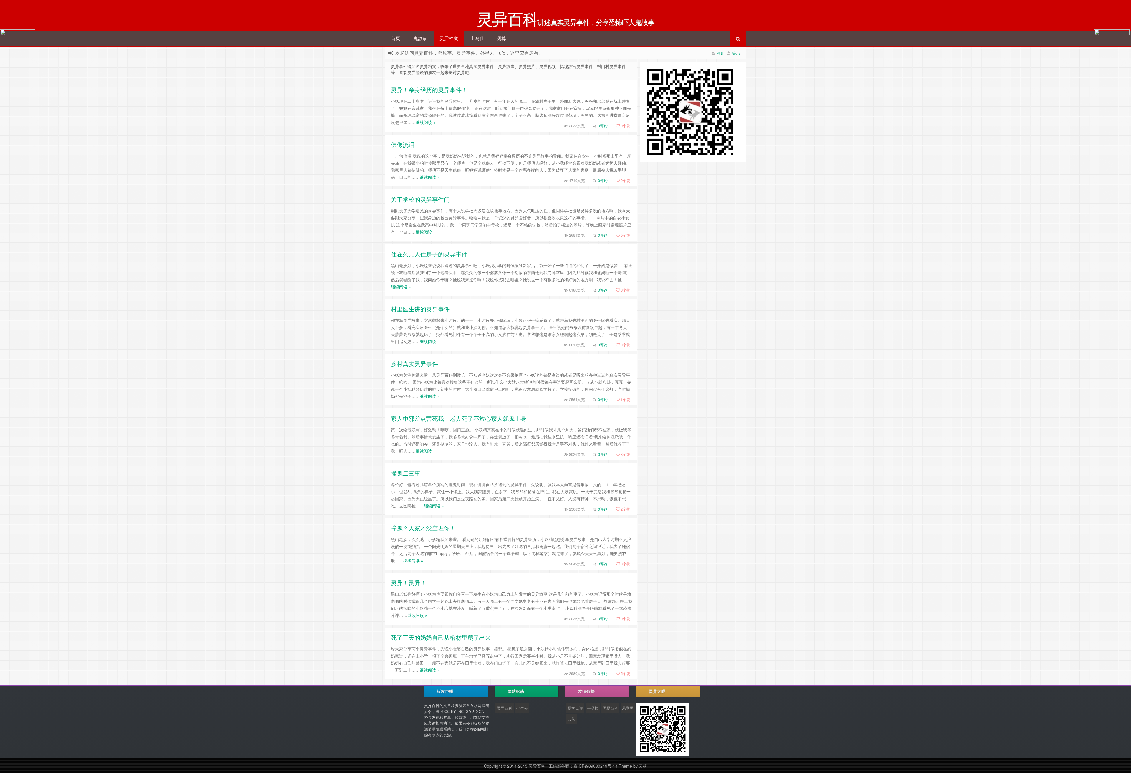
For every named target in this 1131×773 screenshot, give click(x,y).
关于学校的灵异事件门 (420, 199)
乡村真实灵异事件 (414, 363)
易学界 (628, 708)
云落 (571, 719)
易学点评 (575, 708)
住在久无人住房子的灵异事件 (429, 254)
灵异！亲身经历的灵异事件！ (429, 89)
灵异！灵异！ (408, 582)
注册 (721, 53)
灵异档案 (448, 38)
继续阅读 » (426, 122)
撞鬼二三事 (405, 473)
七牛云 (522, 708)
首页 (395, 38)
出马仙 (477, 38)
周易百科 (610, 708)
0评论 (603, 125)
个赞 (625, 125)
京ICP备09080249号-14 (595, 766)
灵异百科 (504, 708)
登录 (736, 53)
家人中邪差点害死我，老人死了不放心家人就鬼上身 (458, 418)
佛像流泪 (402, 144)
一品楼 (592, 708)
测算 (501, 38)
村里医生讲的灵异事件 (420, 308)
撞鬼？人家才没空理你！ (423, 528)
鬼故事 (420, 38)
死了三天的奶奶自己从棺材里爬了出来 (441, 637)
